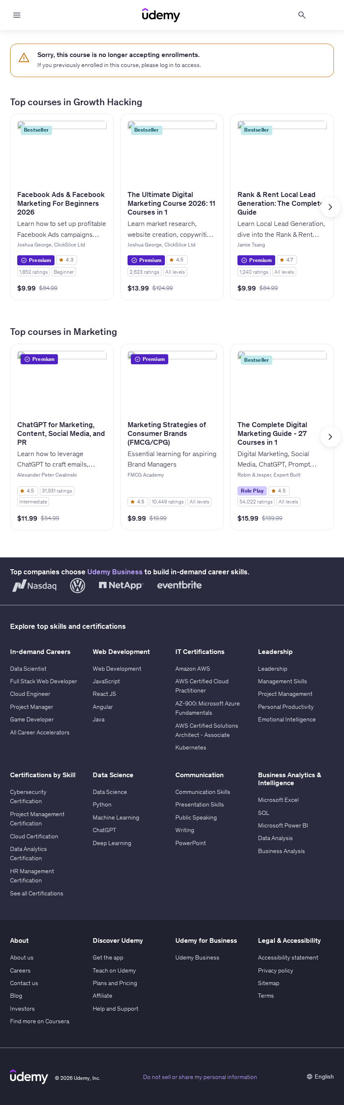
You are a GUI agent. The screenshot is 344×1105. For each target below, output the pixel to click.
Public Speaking (196, 817)
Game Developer (32, 719)
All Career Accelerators (40, 732)
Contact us (24, 983)
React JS (104, 694)
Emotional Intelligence (287, 719)
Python (102, 804)
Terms (266, 995)
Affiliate (102, 995)
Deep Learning (112, 843)
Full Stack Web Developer (43, 681)
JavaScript (106, 681)
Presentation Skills (199, 804)
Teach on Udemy (114, 970)
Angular (103, 707)
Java (98, 719)
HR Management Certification (32, 875)
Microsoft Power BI (283, 825)
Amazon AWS (192, 668)
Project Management (285, 694)
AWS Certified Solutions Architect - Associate (206, 730)
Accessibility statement (288, 957)
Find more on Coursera (39, 1021)
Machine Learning (116, 817)
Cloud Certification (34, 836)
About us (22, 957)
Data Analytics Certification (28, 853)
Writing (184, 830)
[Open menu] (16, 15)
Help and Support (115, 1008)
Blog (16, 995)
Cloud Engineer (30, 694)
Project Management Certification (37, 818)
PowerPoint (190, 843)
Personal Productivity (286, 707)
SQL (263, 813)
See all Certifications (36, 893)
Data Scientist (28, 668)
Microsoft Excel (278, 800)
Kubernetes (190, 747)
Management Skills (282, 681)
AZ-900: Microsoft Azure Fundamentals (207, 708)
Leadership (272, 668)
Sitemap (268, 983)
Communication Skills (202, 792)
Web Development (117, 668)
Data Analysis (275, 838)
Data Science (110, 792)
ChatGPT (104, 830)
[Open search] (302, 15)
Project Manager (31, 707)
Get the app (108, 957)
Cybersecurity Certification (28, 796)
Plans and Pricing (115, 983)
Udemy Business (115, 571)
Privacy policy (275, 970)
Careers (20, 970)
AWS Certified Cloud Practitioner (202, 685)
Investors (22, 1008)
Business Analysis (281, 851)
